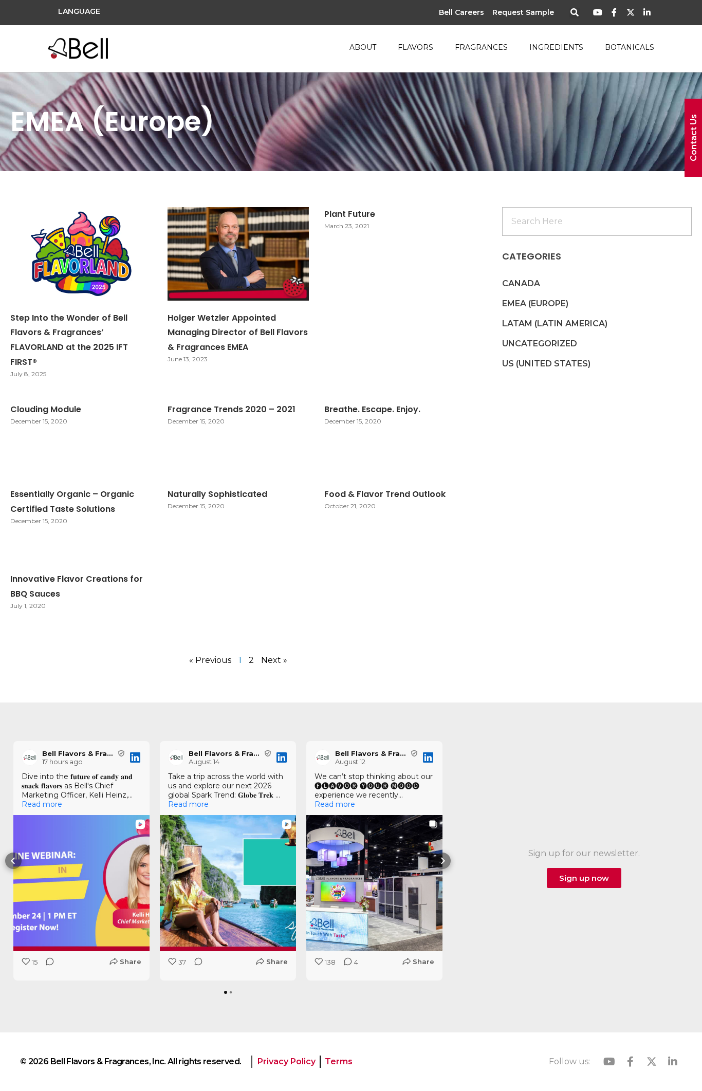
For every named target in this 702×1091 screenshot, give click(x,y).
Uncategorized (539, 343)
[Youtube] (597, 12)
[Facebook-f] (614, 12)
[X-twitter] (630, 12)
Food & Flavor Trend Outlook (385, 494)
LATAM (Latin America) (554, 323)
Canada (521, 283)
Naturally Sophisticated (217, 494)
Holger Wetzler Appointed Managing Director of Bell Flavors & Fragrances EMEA (238, 333)
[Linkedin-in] (646, 12)
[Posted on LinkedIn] (135, 757)
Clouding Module (45, 409)
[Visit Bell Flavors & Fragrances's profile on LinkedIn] (32, 757)
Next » (274, 660)
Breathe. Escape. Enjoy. (372, 409)
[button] (574, 13)
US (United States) (546, 363)
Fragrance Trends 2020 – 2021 (231, 409)
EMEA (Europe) (535, 303)
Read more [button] (42, 804)
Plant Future (349, 214)
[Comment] (47, 964)
